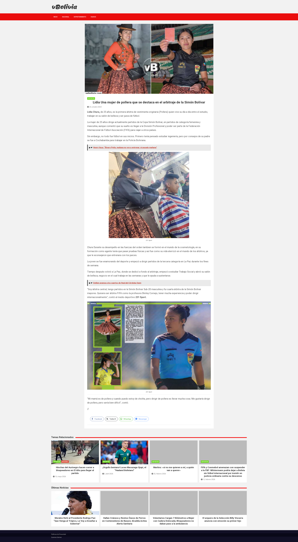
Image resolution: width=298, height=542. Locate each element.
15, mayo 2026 (60, 476)
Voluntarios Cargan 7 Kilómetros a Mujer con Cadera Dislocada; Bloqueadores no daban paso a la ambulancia (173, 521)
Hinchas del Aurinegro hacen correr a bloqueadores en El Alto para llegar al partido (75, 470)
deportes (91, 98)
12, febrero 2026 (209, 479)
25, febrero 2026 (160, 474)
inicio (56, 17)
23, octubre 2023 (95, 107)
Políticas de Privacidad (58, 534)
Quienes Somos (56, 537)
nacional (65, 17)
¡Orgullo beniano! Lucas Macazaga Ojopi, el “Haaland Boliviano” (124, 469)
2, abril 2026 (108, 474)
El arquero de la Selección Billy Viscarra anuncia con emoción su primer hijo (223, 519)
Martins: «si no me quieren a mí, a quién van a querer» (173, 469)
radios (93, 17)
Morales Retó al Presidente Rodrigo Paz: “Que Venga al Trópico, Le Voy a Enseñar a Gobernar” (75, 521)
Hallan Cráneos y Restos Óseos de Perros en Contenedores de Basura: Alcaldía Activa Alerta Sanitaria (124, 521)
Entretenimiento (80, 17)
